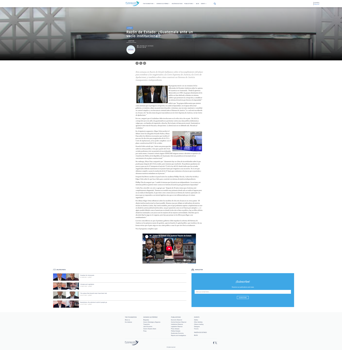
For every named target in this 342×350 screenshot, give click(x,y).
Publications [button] (188, 3)
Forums (196, 329)
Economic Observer (176, 320)
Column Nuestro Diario (149, 329)
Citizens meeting (198, 324)
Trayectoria (146, 324)
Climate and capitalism (87, 284)
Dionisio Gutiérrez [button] (163, 3)
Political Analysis (175, 331)
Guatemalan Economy (177, 333)
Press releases (175, 329)
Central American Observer (178, 322)
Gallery (196, 320)
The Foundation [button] (148, 3)
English (316, 4)
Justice (131, 41)
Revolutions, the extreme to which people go (93, 302)
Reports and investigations (178, 335)
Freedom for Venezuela (87, 275)
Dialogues (197, 326)
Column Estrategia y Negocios (151, 322)
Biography (146, 320)
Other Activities (198, 322)
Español (317, 3)
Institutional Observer (177, 324)
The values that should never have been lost (93, 293)
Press (145, 331)
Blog (197, 3)
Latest (129, 28)
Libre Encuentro (147, 326)
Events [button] (203, 3)
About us (127, 320)
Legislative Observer (177, 326)
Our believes (128, 322)
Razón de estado (177, 3)
